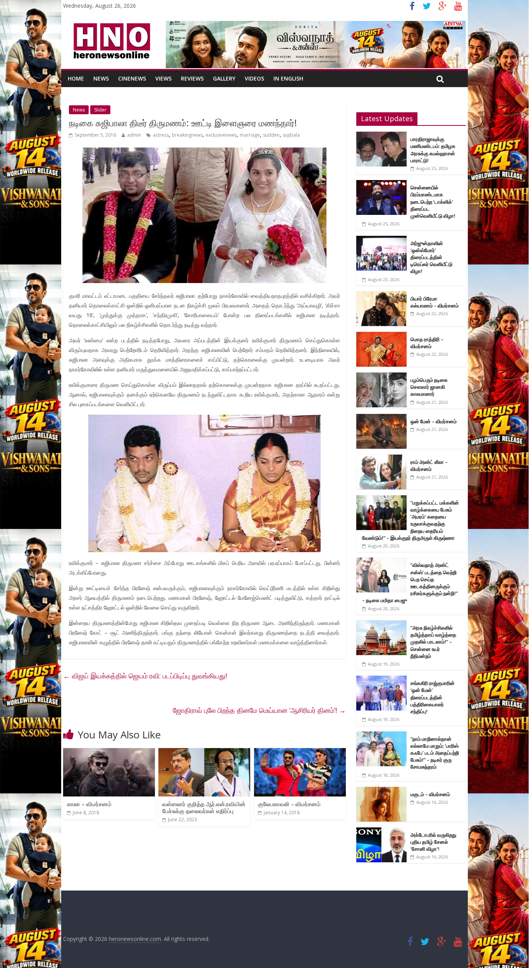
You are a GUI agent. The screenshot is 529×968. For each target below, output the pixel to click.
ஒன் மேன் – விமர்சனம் (433, 421)
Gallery (224, 78)
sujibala (291, 135)
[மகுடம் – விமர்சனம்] (381, 791)
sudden (271, 135)
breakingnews (187, 135)
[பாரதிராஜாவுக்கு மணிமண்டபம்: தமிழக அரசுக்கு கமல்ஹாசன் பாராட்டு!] (381, 135)
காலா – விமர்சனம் (89, 804)
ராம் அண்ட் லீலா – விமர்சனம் (429, 465)
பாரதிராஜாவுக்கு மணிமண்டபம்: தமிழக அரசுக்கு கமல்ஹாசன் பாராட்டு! (432, 150)
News (101, 78)
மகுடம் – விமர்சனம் (430, 794)
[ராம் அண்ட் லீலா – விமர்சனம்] (381, 458)
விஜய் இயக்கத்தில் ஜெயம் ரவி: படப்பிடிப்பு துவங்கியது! (145, 675)
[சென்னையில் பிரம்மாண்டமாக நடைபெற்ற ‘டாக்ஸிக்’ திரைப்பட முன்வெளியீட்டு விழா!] (381, 184)
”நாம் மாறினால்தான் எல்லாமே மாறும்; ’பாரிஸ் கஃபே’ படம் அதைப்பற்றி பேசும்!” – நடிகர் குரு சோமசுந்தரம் (434, 753)
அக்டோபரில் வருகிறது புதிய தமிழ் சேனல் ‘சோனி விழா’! (433, 841)
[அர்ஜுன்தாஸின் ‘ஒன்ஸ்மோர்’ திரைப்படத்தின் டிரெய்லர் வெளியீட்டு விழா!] (381, 240)
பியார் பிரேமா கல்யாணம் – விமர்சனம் (434, 302)
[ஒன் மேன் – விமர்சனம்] (381, 418)
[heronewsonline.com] (110, 25)
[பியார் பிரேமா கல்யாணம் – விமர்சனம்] (381, 295)
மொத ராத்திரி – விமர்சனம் (426, 343)
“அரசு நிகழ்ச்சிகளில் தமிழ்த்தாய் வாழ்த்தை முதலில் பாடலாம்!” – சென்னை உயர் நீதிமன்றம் (433, 641)
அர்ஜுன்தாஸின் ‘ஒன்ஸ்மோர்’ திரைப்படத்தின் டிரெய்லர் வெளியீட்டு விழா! (431, 257)
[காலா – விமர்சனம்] (109, 752)
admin (134, 135)
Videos (254, 78)
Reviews (192, 78)
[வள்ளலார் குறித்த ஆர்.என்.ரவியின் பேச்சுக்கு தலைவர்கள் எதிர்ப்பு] (204, 752)
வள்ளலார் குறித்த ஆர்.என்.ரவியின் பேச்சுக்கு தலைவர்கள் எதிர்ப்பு (204, 807)
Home (76, 78)
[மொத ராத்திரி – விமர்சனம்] (381, 336)
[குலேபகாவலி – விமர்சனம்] (300, 752)
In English (288, 78)
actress (161, 135)
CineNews (132, 78)
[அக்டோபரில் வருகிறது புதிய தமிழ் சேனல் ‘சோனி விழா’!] (381, 831)
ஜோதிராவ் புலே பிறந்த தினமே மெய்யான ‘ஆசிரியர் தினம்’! (259, 710)
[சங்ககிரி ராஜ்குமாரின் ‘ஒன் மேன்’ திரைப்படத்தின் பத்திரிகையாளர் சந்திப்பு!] (381, 679)
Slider (100, 109)
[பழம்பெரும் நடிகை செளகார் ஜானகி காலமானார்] (381, 376)
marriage (250, 135)
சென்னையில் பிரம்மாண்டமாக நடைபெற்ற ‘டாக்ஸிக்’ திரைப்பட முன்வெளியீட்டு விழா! (432, 201)
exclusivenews (221, 135)
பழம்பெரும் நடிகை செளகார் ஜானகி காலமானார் (429, 386)
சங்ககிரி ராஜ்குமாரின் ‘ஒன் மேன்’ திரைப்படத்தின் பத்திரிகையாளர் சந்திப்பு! (432, 697)
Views (163, 78)
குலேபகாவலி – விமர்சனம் (289, 804)
